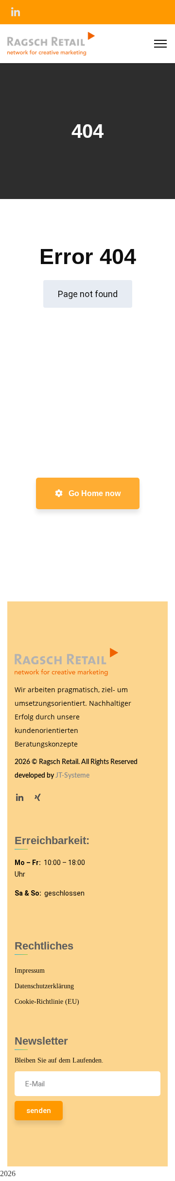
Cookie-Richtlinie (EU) (47, 1001)
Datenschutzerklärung (44, 986)
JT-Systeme (72, 775)
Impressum (30, 970)
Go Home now (94, 493)
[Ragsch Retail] (51, 43)
